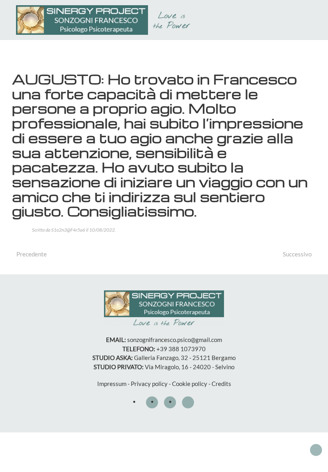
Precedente (31, 254)
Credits (221, 383)
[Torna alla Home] (105, 20)
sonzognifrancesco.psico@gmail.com (174, 339)
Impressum (111, 383)
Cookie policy (189, 383)
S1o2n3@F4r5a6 (68, 230)
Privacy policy (149, 383)
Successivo (297, 254)
